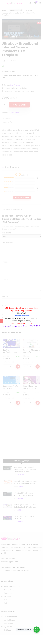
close (41, 305)
